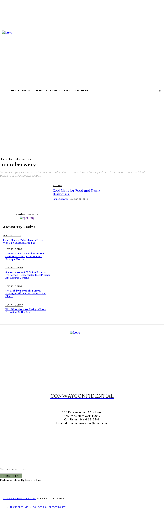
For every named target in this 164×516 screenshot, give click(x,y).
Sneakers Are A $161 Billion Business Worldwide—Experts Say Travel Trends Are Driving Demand (27, 274)
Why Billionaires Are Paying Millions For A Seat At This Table (25, 310)
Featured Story (12, 235)
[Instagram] (148, 91)
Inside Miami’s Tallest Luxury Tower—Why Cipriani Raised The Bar (25, 241)
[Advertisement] (82, 125)
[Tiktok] (86, 403)
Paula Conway (60, 198)
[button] (160, 91)
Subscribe (11, 475)
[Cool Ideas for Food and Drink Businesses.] (26, 196)
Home (3, 158)
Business (57, 185)
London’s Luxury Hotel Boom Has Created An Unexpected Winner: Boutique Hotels (24, 256)
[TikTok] (153, 91)
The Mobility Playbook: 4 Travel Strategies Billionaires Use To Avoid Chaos (25, 293)
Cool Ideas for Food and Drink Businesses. (76, 192)
